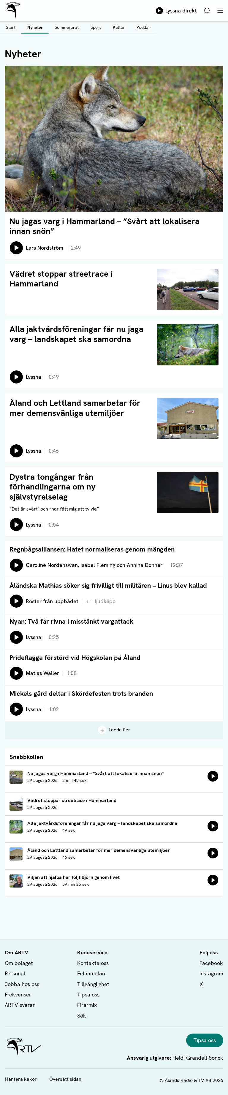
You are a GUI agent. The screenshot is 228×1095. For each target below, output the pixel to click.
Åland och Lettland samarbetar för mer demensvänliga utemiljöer (75, 407)
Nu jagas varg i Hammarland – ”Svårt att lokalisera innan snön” (105, 226)
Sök (81, 1015)
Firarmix (87, 1004)
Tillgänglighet (93, 984)
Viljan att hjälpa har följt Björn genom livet (73, 877)
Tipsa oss (88, 994)
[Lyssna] (212, 826)
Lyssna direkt (181, 10)
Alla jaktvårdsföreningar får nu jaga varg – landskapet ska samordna (76, 334)
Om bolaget (19, 963)
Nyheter (35, 27)
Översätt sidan (65, 1079)
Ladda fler (119, 730)
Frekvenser (18, 994)
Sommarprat (67, 27)
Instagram (211, 973)
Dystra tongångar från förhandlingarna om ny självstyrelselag (53, 486)
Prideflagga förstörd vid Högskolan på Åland (75, 657)
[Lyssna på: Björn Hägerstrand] (212, 880)
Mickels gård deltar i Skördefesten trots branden (81, 693)
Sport (96, 27)
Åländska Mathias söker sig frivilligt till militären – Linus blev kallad (108, 585)
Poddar (143, 27)
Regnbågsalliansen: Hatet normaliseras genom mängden (92, 549)
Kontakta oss (93, 963)
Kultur (119, 27)
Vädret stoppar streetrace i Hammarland (61, 278)
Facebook (211, 963)
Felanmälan (91, 973)
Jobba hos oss (22, 984)
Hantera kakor (21, 1079)
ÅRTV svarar (20, 1004)
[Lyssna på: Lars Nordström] (212, 776)
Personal (15, 973)
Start (10, 27)
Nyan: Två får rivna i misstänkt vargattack (71, 621)
